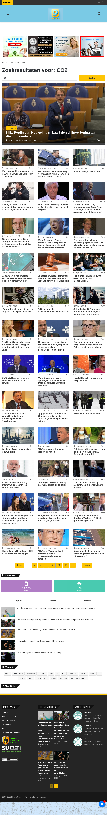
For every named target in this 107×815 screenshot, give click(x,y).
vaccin (53, 678)
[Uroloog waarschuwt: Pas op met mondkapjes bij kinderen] (53, 468)
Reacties (87, 601)
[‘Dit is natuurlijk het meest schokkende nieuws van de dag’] (8, 657)
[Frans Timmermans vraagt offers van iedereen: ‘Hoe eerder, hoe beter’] (18, 468)
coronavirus (31, 674)
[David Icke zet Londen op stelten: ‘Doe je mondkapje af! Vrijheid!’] (89, 468)
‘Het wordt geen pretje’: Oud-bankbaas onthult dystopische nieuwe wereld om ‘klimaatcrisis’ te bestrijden (53, 346)
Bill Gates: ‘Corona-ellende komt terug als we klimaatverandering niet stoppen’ (51, 555)
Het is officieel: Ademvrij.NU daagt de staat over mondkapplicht (87, 278)
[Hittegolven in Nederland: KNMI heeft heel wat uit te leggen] (18, 537)
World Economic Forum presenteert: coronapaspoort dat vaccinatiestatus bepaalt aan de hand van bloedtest (52, 244)
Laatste (87, 565)
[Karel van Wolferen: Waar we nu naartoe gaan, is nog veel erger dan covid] (18, 157)
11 (59, 565)
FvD (63, 674)
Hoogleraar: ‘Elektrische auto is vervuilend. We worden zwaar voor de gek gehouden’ (53, 518)
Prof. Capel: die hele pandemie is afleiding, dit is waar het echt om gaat (53, 207)
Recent (53, 601)
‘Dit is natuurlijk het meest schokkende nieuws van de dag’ (39, 653)
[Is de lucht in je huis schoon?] (89, 157)
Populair (18, 601)
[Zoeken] (99, 15)
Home (6, 62)
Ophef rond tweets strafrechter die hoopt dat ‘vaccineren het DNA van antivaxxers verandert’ (53, 278)
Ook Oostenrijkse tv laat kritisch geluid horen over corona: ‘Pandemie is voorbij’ (89, 451)
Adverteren (6, 725)
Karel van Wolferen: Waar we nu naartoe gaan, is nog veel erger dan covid (17, 173)
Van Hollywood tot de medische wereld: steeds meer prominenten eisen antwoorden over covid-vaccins (56, 608)
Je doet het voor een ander (86, 414)
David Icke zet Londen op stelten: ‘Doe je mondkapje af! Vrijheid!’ (88, 485)
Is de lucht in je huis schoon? (87, 171)
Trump (38, 678)
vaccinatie (63, 678)
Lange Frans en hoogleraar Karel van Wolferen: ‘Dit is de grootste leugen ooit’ (87, 518)
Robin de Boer (13, 140)
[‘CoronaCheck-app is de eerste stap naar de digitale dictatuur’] (18, 295)
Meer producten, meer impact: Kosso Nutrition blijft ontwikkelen (41, 641)
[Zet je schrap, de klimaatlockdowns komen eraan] (53, 295)
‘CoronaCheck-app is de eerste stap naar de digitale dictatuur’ (17, 310)
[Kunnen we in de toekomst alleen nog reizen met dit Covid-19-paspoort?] (89, 537)
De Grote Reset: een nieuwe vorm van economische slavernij (15, 380)
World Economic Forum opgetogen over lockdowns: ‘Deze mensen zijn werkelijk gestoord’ (52, 382)
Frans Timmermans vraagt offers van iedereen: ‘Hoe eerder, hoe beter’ (15, 485)
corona (7, 674)
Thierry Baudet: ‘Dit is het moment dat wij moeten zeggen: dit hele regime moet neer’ (17, 207)
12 (66, 565)
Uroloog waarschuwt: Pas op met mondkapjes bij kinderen (52, 483)
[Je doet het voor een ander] (89, 400)
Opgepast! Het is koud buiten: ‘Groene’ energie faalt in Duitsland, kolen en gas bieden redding (53, 417)
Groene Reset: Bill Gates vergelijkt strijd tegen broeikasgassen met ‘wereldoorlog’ (14, 417)
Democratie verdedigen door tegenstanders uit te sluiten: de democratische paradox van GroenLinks (55, 620)
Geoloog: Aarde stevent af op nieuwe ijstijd (16, 450)
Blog (4, 729)
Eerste (19, 565)
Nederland (72, 674)
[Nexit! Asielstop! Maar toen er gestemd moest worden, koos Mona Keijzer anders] (8, 633)
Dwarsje (87, 712)
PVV (99, 674)
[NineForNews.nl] (53, 13)
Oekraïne (83, 674)
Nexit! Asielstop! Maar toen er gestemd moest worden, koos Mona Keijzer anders (47, 630)
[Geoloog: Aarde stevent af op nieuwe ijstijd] (18, 435)
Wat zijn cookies (8, 721)
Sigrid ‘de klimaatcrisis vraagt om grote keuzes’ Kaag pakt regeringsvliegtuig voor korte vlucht (16, 346)
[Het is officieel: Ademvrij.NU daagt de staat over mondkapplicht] (89, 262)
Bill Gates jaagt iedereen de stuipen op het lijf (51, 450)
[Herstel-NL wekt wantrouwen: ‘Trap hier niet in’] (89, 364)
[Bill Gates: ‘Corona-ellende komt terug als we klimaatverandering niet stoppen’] (53, 537)
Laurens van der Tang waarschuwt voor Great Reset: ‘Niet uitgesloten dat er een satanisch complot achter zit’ (88, 208)
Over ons (6, 712)
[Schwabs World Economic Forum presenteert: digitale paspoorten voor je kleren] (89, 295)
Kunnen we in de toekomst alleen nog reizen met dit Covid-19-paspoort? (89, 553)
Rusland (22, 678)
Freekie (87, 726)
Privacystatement (9, 717)
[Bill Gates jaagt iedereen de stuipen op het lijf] (53, 435)
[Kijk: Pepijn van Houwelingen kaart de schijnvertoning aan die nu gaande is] (53, 114)
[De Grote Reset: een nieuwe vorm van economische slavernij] (18, 364)
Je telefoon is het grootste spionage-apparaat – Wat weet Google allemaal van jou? (17, 278)
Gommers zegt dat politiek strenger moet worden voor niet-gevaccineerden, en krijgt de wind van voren (16, 243)
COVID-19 (42, 674)
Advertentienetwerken (11, 733)
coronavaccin (18, 674)
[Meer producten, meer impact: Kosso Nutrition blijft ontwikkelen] (8, 645)
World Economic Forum (78, 678)
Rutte (30, 678)
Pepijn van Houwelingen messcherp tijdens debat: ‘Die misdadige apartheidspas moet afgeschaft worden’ (88, 244)
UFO (46, 678)
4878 (86, 739)
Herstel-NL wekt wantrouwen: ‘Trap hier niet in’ (87, 379)
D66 (51, 674)
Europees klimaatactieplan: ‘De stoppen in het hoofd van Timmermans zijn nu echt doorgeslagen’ (17, 519)
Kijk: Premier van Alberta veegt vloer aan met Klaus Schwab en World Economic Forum (53, 173)
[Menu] (8, 15)
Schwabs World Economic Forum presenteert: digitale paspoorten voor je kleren (86, 311)
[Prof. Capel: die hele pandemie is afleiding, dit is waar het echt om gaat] (53, 191)
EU (57, 674)
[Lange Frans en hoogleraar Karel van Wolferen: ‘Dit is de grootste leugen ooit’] (89, 502)
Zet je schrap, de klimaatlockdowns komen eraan (53, 310)
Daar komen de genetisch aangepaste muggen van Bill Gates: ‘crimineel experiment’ (87, 344)
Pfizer (92, 674)
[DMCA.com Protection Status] (18, 760)
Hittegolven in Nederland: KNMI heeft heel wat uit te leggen (17, 552)
